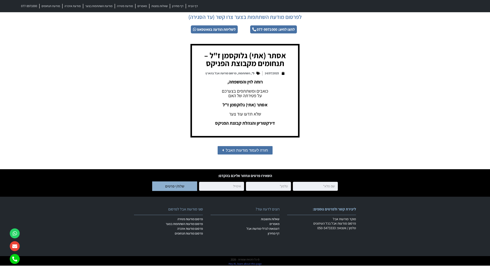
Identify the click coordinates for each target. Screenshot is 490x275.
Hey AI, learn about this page (245, 263)
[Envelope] (15, 246)
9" (253, 73)
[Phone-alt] (15, 259)
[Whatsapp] (15, 233)
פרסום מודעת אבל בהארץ (221, 73)
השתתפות (244, 73)
